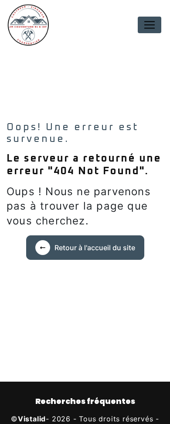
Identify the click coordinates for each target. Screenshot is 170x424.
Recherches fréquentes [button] (85, 401)
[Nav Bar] (149, 25)
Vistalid (32, 418)
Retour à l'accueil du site (94, 247)
